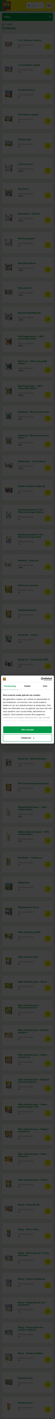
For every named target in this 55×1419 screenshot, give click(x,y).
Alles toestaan (27, 730)
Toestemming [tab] (10, 686)
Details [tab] (27, 686)
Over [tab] (45, 686)
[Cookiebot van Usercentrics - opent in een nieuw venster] (41, 679)
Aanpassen (26, 738)
